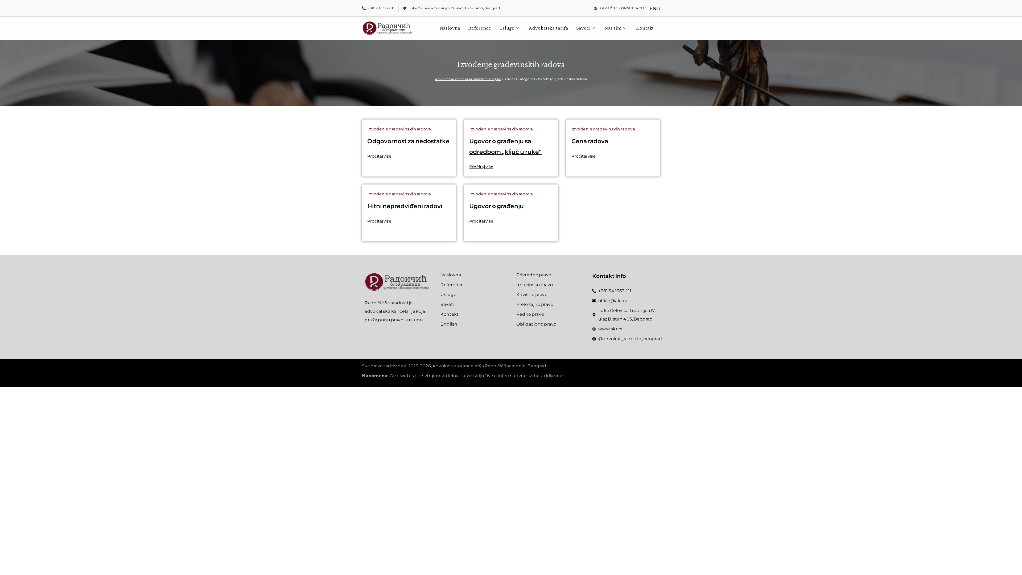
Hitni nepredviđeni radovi (404, 206)
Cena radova (589, 141)
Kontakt (645, 28)
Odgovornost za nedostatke (408, 141)
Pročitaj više (379, 156)
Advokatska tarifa (548, 28)
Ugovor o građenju (496, 206)
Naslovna (450, 28)
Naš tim (613, 28)
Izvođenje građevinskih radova (399, 129)
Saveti (583, 28)
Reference (479, 28)
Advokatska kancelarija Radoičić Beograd (468, 79)
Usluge (506, 28)
